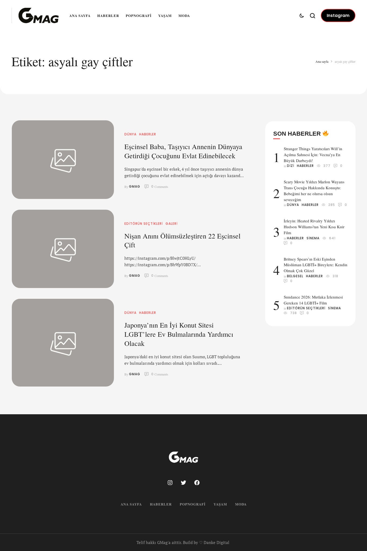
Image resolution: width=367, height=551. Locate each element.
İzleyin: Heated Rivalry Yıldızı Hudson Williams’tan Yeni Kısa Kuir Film (314, 226)
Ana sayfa (80, 15)
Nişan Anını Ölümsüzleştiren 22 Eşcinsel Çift (182, 240)
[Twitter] (183, 482)
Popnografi (139, 15)
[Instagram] (170, 482)
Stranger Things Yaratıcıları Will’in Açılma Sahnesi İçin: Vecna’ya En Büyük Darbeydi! (313, 154)
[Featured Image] (63, 159)
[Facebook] (197, 482)
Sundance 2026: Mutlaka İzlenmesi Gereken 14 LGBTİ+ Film (313, 300)
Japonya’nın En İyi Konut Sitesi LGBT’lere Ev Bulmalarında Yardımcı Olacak (178, 334)
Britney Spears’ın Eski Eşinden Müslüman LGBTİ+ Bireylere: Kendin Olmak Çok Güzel (315, 264)
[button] (338, 15)
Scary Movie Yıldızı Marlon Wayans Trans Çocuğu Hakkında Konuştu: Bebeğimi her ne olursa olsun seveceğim (314, 190)
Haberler (108, 15)
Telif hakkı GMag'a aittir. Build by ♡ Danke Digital (182, 542)
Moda (184, 15)
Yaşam (165, 15)
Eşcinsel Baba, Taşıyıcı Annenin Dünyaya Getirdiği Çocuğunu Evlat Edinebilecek (183, 151)
